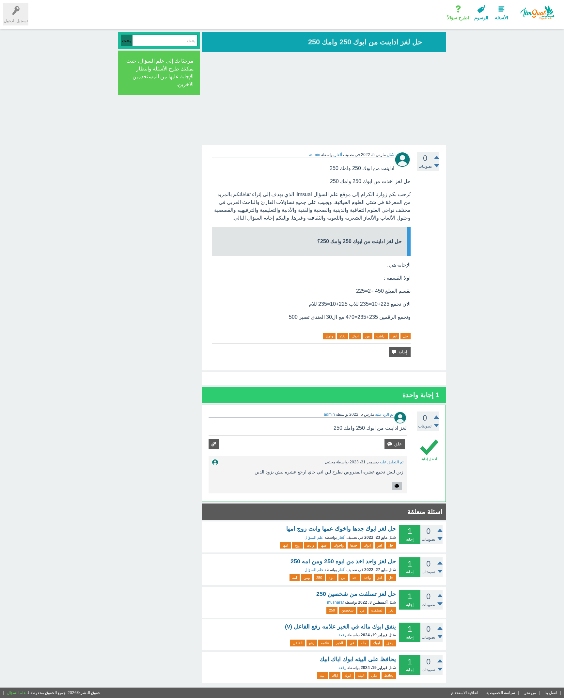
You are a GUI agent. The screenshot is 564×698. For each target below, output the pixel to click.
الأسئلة (501, 17)
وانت (310, 545)
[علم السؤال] (537, 13)
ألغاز (338, 154)
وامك (329, 336)
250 (342, 336)
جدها (353, 545)
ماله (364, 643)
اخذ (354, 578)
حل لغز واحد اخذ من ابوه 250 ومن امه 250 (343, 561)
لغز (394, 336)
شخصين (347, 610)
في (352, 643)
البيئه (361, 675)
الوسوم (481, 17)
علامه (325, 643)
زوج (297, 545)
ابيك (322, 675)
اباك (335, 675)
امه (294, 578)
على (374, 675)
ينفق (389, 643)
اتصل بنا (550, 693)
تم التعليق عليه (391, 462)
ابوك (355, 336)
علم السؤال (314, 537)
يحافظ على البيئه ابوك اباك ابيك (358, 659)
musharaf (335, 602)
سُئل (390, 154)
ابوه (332, 578)
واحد (367, 578)
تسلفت (376, 610)
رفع (311, 643)
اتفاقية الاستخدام (464, 693)
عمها (324, 545)
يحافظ (388, 675)
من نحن (530, 693)
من (367, 336)
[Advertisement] (324, 99)
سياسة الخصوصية (500, 693)
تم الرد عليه (384, 414)
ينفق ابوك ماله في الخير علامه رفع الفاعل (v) (340, 626)
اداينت (380, 336)
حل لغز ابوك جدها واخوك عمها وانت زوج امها (341, 528)
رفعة (342, 635)
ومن (307, 578)
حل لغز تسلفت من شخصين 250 (356, 594)
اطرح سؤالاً (458, 17)
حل (405, 336)
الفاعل (298, 643)
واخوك (339, 545)
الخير (339, 643)
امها (285, 545)
